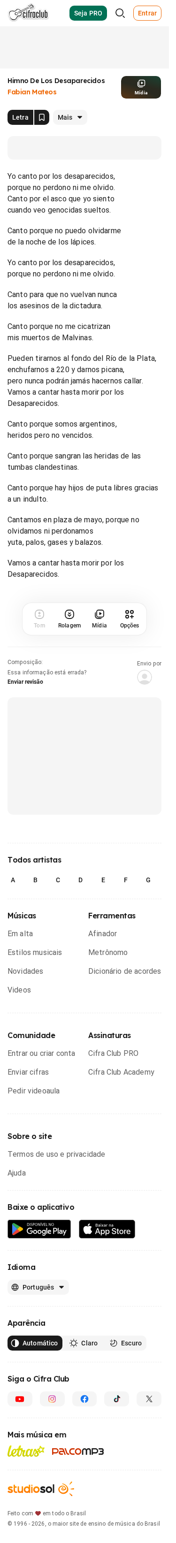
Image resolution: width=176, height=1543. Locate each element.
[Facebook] (84, 1398)
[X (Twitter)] (149, 1398)
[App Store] (107, 1229)
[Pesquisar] (120, 13)
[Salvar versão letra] (41, 117)
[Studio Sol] (41, 1489)
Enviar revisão (25, 682)
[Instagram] (52, 1398)
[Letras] (26, 1451)
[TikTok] (116, 1398)
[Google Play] (39, 1229)
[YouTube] (20, 1398)
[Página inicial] (28, 13)
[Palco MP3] (78, 1451)
